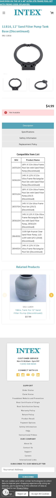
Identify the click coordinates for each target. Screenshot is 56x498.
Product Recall (28, 419)
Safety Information (28, 138)
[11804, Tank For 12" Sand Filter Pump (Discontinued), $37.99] (28, 288)
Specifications (28, 132)
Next (51, 295)
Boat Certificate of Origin (28, 402)
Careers (28, 456)
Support (28, 452)
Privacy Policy (22, 488)
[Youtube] (28, 374)
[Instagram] (23, 374)
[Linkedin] (38, 374)
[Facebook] (18, 374)
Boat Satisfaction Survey (28, 406)
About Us (28, 443)
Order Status (28, 390)
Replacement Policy (28, 144)
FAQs (28, 431)
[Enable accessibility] (6, 492)
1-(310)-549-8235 (28, 364)
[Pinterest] (33, 374)
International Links (28, 460)
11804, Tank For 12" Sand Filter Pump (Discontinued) (28, 311)
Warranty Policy (28, 410)
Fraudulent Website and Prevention (28, 398)
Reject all (21, 493)
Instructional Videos (28, 435)
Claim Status (28, 394)
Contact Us (28, 448)
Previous (4, 295)
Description (28, 125)
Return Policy (28, 415)
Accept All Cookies (40, 493)
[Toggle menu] (4, 12)
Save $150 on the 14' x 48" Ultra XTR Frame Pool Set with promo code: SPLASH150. (26, 2)
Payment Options (28, 423)
